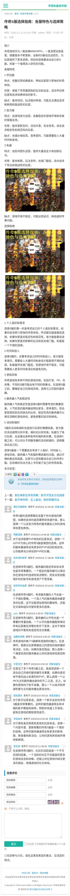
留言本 (35, 873)
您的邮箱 (10, 787)
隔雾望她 (17, 534)
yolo (15, 613)
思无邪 (16, 746)
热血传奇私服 (26, 13)
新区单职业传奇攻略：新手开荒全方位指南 (39, 495)
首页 (17, 13)
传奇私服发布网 (30, 484)
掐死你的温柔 (20, 585)
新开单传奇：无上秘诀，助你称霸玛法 (37, 499)
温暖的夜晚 (19, 637)
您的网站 (10, 795)
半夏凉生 (17, 664)
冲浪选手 (17, 719)
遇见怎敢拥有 (20, 507)
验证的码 (10, 802)
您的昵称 (10, 780)
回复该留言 (56, 534)
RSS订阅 (26, 873)
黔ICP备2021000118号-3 (40, 889)
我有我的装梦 (20, 558)
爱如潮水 (17, 695)
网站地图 (44, 873)
